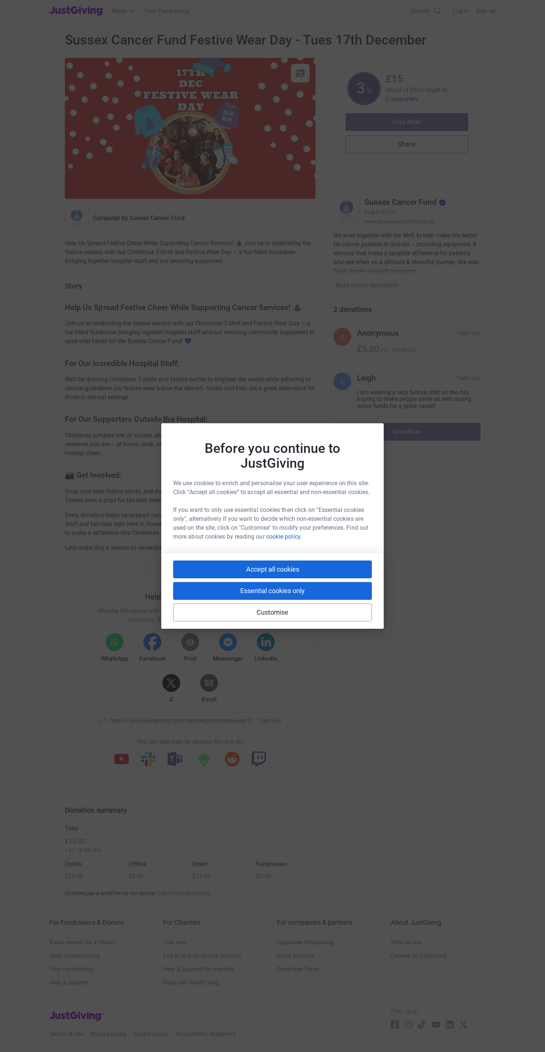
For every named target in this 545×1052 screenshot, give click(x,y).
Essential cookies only (272, 591)
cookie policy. (284, 536)
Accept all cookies (272, 569)
